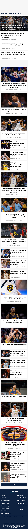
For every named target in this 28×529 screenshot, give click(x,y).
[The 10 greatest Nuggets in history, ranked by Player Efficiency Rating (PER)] (14, 210)
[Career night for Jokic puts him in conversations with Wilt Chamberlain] (14, 23)
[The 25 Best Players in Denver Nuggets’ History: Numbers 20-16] (14, 477)
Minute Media (10, 516)
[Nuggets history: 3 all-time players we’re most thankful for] (14, 315)
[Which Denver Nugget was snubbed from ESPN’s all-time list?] (14, 373)
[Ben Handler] (4, 30)
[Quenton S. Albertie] (10, 325)
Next (14, 484)
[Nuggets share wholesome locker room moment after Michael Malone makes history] (14, 79)
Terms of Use (21, 503)
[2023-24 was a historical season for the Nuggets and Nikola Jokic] (14, 155)
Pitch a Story (21, 500)
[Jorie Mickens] (10, 423)
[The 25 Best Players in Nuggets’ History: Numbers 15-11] (14, 466)
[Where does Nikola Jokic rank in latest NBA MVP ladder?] (14, 253)
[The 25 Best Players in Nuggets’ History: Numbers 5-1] (14, 413)
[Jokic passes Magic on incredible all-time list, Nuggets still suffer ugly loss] (14, 55)
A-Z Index (20, 509)
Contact (3, 498)
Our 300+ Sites (21, 498)
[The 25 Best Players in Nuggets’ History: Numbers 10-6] (14, 455)
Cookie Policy (5, 506)
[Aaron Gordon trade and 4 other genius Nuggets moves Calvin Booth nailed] (14, 235)
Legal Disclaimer (22, 506)
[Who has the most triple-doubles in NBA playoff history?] (14, 144)
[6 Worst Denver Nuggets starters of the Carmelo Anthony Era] (14, 263)
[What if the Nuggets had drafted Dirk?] (14, 338)
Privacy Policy (5, 503)
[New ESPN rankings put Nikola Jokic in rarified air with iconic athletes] (14, 127)
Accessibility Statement (5, 509)
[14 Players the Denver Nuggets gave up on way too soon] (14, 274)
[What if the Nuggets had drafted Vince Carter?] (14, 353)
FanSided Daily (5, 500)
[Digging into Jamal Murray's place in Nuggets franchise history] (14, 104)
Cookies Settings (6, 513)
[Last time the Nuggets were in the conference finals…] (14, 363)
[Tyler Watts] (13, 169)
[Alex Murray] (13, 267)
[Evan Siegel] (10, 347)
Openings (20, 495)
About (3, 495)
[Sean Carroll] (10, 301)
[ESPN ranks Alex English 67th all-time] (14, 390)
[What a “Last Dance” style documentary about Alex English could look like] (14, 438)
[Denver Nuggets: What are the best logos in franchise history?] (14, 291)
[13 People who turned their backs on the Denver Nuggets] (14, 165)
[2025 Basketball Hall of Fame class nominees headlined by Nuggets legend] (14, 45)
